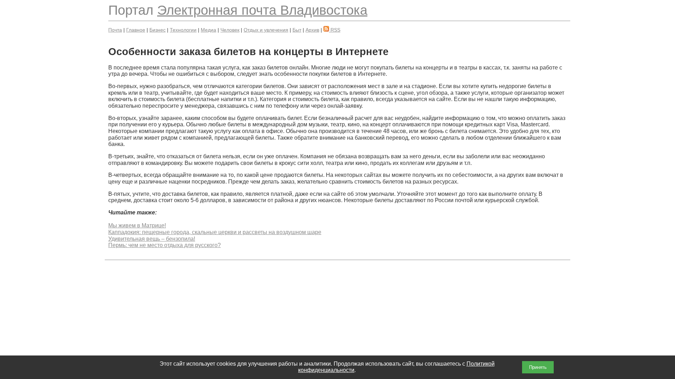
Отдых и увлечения (266, 30)
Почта (115, 30)
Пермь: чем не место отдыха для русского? (164, 245)
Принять (538, 367)
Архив (312, 30)
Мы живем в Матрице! (137, 225)
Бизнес (157, 30)
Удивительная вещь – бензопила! (151, 239)
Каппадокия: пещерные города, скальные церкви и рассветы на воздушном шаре (214, 232)
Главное (135, 30)
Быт (296, 30)
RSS (334, 30)
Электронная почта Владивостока (262, 10)
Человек (229, 30)
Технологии (183, 30)
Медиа (208, 30)
